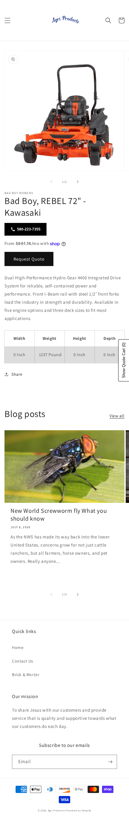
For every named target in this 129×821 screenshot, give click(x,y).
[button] (7, 20)
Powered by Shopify (78, 810)
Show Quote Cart (124, 360)
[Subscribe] (110, 762)
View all (117, 415)
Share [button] (16, 374)
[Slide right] (77, 181)
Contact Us (22, 661)
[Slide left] (51, 181)
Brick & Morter (25, 674)
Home (17, 647)
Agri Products (56, 810)
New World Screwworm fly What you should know (58, 514)
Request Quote (29, 259)
